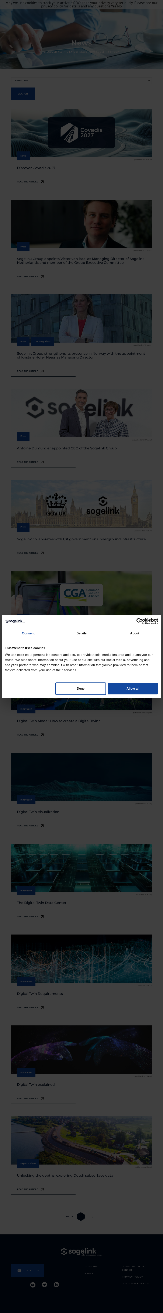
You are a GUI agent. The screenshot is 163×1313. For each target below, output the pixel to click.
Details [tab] (81, 633)
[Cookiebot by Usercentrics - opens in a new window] (139, 621)
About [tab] (134, 633)
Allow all (132, 688)
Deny (80, 688)
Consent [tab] (28, 633)
